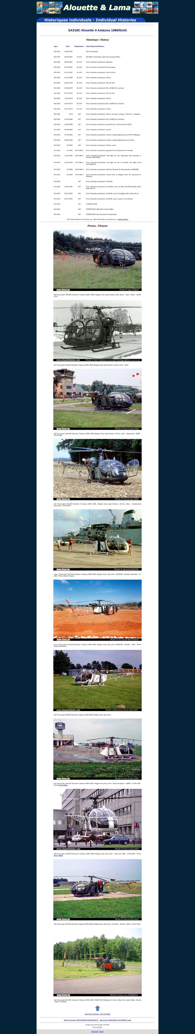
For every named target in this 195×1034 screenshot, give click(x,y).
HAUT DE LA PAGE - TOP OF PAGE (97, 1014)
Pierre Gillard (62, 785)
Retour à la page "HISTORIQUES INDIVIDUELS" (81, 1020)
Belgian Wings (123, 219)
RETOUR (95, 1031)
